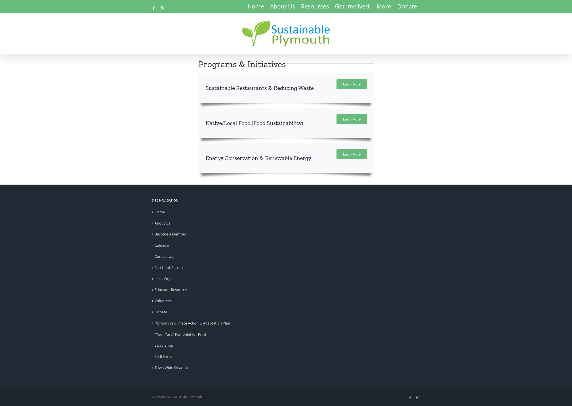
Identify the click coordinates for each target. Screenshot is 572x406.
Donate (161, 312)
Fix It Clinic (163, 356)
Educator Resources (172, 289)
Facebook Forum (169, 267)
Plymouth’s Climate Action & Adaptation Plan (192, 323)
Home (160, 212)
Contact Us (164, 256)
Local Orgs (163, 278)
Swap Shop (164, 345)
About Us (162, 223)
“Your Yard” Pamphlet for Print (180, 334)
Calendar (162, 245)
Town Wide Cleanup (171, 367)
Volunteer (163, 300)
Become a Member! (171, 234)
